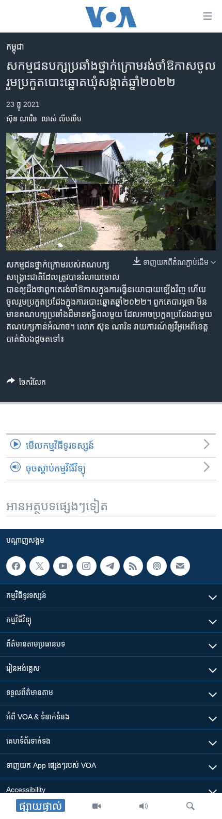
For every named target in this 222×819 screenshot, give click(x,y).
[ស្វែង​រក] (190, 806)
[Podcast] (156, 566)
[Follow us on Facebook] (16, 566)
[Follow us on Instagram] (86, 566)
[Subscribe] (180, 566)
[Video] (96, 806)
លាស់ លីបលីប (61, 119)
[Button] (26, 383)
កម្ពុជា (15, 46)
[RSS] (133, 566)
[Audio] (143, 806)
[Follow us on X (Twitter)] (39, 566)
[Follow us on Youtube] (63, 566)
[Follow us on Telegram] (110, 566)
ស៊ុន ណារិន (21, 119)
